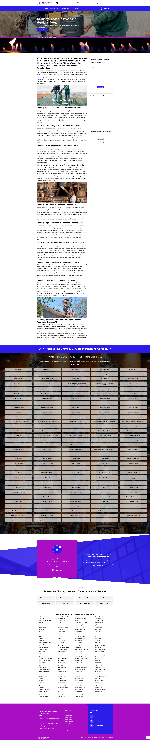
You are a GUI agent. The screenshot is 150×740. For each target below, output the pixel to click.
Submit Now (100, 87)
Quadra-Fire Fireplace (133, 463)
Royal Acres (79, 691)
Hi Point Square (61, 655)
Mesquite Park (80, 625)
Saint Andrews (79, 696)
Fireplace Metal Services (18, 426)
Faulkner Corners (62, 633)
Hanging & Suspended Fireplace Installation (133, 510)
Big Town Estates (43, 625)
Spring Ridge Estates (100, 633)
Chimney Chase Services (76, 398)
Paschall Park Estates (81, 667)
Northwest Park (80, 640)
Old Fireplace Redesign (105, 440)
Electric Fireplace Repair (104, 412)
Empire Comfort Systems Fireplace (18, 477)
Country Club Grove (44, 671)
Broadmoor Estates (44, 633)
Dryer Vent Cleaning (133, 482)
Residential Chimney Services (104, 430)
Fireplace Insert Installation (18, 482)
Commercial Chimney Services (75, 430)
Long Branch (61, 689)
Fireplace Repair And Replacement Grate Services (47, 426)
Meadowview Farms (81, 618)
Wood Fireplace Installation (133, 412)
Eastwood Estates (43, 696)
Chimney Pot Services (104, 402)
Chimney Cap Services (47, 398)
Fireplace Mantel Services (133, 520)
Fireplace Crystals (47, 449)
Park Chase (79, 660)
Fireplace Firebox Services (76, 426)
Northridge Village (80, 638)
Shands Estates (99, 620)
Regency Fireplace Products (133, 449)
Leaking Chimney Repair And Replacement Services (47, 435)
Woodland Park (99, 691)
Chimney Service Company (104, 492)
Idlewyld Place (61, 673)
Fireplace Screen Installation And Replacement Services (133, 478)
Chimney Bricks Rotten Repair (104, 435)
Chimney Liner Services (19, 402)
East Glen (41, 687)
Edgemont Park (61, 618)
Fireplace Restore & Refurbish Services (47, 520)
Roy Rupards (79, 689)
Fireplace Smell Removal (18, 440)
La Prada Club (61, 676)
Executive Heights (62, 625)
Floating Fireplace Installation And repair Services (104, 520)
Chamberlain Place (43, 656)
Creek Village (42, 680)
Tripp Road (98, 662)
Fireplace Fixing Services (47, 510)
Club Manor (42, 664)
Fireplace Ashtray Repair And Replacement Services (133, 421)
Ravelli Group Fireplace (76, 477)
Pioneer (78, 676)
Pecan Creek (79, 673)
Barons (41, 622)
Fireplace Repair (75, 378)
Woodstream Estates (100, 693)
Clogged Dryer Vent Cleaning (18, 492)
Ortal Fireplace (104, 467)
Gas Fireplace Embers (133, 444)
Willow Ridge (98, 685)
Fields (59, 636)
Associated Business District (46, 620)
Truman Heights (99, 664)
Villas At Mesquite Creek (101, 676)
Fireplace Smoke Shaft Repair (47, 389)
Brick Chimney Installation (133, 383)
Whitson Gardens (99, 680)
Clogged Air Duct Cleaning (47, 492)
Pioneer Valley (79, 678)
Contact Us (75, 8)
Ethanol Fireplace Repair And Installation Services (104, 416)
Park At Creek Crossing (82, 658)
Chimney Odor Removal (47, 440)
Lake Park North (62, 682)
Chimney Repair (104, 374)
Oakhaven (78, 647)
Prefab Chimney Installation (76, 482)
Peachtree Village (80, 669)
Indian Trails (61, 675)
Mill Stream (79, 631)
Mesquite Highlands (81, 624)
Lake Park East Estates (63, 680)
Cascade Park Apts (43, 649)
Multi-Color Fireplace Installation (76, 449)
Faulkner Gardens (62, 635)
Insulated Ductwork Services (133, 515)
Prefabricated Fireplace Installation (133, 416)
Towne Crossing (99, 656)
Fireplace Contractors (133, 407)
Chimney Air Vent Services (18, 449)
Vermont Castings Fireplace (133, 458)
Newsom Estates (80, 635)
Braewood (41, 629)
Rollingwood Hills (80, 687)
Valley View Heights (100, 665)
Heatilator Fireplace (47, 458)
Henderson (60, 653)
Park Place (79, 662)
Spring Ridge (98, 631)
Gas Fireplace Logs (133, 426)
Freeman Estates (62, 640)
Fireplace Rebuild (18, 412)
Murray (78, 633)
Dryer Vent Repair (47, 496)
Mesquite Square (80, 629)
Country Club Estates (44, 669)
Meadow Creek (61, 693)
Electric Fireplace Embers (104, 444)
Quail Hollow (79, 684)
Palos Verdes (79, 655)
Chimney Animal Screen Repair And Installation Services (105, 384)
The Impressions (99, 644)
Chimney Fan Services (133, 402)
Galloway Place (61, 642)
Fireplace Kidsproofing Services (104, 482)
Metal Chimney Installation (18, 389)
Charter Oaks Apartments (45, 658)
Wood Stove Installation (104, 506)
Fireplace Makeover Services (76, 515)
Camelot (41, 638)
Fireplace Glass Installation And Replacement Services (47, 421)
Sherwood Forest (99, 622)
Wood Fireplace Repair (47, 412)
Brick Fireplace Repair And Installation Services (18, 520)
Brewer (41, 631)
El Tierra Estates (62, 624)
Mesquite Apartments (81, 622)
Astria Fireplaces (133, 453)
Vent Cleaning (19, 487)
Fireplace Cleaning (133, 369)
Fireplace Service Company (76, 492)
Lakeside (60, 684)
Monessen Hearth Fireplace (47, 472)
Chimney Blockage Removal (47, 393)
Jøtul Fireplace (18, 467)
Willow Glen (98, 684)
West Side (97, 678)
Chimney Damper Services (47, 402)
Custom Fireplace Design (47, 444)
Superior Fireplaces (18, 453)
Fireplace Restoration (18, 383)
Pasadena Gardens (81, 665)
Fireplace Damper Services (104, 426)
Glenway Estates (62, 645)
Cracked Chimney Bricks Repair (133, 435)
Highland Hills (61, 660)
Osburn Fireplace (76, 463)
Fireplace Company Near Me (18, 506)
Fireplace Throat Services (18, 430)
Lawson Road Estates (63, 687)
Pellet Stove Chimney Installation (76, 444)
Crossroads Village (43, 685)
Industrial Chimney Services (133, 430)
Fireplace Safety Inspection (105, 496)
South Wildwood (99, 627)
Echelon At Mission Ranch (64, 616)
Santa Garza (98, 618)
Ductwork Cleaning (104, 501)
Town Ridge (98, 653)
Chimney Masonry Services (47, 407)
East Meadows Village (44, 689)
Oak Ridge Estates (80, 645)
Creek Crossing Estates (45, 676)
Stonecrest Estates (100, 636)
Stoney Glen (98, 640)
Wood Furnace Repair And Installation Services (76, 416)
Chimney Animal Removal (104, 477)
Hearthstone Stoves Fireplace (133, 472)
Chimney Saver (133, 393)
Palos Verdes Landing (81, 656)
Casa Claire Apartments (45, 642)
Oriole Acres (79, 651)
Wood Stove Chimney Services (18, 510)
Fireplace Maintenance (47, 506)
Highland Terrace (62, 662)
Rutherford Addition (81, 693)
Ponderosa (79, 682)
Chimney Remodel (105, 515)
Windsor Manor (99, 687)
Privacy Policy (67, 730)
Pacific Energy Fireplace (47, 467)
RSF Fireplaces (18, 458)
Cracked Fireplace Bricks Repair (76, 520)
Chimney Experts (18, 496)
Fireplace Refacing (105, 389)
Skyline (97, 624)
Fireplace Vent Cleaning (105, 407)
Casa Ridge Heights (44, 644)
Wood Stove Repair (76, 506)
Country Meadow (43, 673)
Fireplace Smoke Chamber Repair (76, 389)
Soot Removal (76, 374)
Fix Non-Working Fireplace (47, 383)
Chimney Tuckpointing (133, 389)
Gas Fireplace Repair (75, 412)
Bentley (41, 624)
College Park (42, 665)
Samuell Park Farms (100, 616)
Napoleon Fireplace (76, 458)
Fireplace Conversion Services (104, 510)
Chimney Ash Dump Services (76, 402)
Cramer (41, 675)
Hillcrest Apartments (63, 664)
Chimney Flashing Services (18, 407)
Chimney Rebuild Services (47, 482)
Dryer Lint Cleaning (76, 487)
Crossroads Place (43, 684)
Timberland (98, 647)
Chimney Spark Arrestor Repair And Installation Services (76, 384)
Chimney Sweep (18, 369)
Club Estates (42, 662)
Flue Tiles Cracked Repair (75, 440)
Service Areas (65, 8)
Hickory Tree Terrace (63, 658)
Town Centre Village (100, 649)
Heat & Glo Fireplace (18, 463)
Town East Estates (99, 651)
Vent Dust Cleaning (104, 487)
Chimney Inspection (104, 369)
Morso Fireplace (75, 472)
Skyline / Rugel (98, 625)
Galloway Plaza (61, 644)
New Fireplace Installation (133, 378)
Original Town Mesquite (82, 649)
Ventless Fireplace (76, 510)
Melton (78, 620)
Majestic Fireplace (105, 458)
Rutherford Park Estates (82, 694)
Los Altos (60, 691)
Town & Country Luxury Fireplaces (76, 453)
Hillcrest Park (61, 665)
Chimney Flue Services (133, 398)
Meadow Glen (61, 694)
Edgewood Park (61, 620)
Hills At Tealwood (62, 667)
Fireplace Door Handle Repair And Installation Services (104, 421)
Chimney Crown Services (18, 398)
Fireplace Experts (133, 492)
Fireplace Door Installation (76, 421)
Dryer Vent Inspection (133, 487)
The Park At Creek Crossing (102, 645)
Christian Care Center (44, 660)
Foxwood (60, 638)
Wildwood (97, 682)
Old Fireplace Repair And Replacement (104, 393)
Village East (98, 671)
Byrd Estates (42, 635)
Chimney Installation (133, 374)
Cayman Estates (43, 653)
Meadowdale (79, 616)
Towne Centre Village (100, 655)
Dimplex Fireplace (104, 463)
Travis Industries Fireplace (104, 472)
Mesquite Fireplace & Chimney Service (96, 737)
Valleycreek (98, 667)
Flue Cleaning (18, 374)
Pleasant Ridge (80, 680)
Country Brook (42, 667)
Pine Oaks (78, 675)
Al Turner (41, 616)
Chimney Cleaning (47, 369)
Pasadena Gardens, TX (100, 725)
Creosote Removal (47, 374)
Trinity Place (98, 660)
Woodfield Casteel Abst (101, 689)
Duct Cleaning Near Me (47, 501)
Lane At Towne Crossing (64, 685)
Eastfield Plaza (42, 693)
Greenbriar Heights (62, 649)
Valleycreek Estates (100, 669)
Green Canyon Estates (63, 647)
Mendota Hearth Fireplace (76, 467)
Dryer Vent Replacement (76, 496)
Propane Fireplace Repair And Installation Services (19, 421)
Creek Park (41, 678)
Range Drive (79, 685)
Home (38, 8)
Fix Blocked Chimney (18, 435)
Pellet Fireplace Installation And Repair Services (104, 449)
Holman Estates (62, 671)
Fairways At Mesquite (63, 627)
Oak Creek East (80, 644)
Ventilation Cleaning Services (47, 515)
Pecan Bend (79, 671)
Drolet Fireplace (18, 472)
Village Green (98, 673)
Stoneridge (98, 638)
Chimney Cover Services (104, 398)
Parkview (78, 664)
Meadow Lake (61, 696)
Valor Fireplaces (47, 453)
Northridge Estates (81, 636)
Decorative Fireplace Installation (133, 496)
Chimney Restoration (18, 393)
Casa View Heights (43, 647)
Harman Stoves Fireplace (47, 463)
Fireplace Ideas (18, 501)
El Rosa (59, 622)
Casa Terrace (42, 645)
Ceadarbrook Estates (44, 655)
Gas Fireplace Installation (18, 416)
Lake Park (60, 678)
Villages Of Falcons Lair (101, 675)
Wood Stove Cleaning (133, 506)
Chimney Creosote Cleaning (47, 378)
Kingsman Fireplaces (104, 453)
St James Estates (99, 635)
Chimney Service (75, 369)
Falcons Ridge (61, 631)
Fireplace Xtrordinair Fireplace (133, 467)
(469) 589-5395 (107, 8)
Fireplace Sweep (76, 407)
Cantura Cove (42, 640)
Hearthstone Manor (63, 651)
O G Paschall (79, 642)
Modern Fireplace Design (18, 444)
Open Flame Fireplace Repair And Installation (18, 515)
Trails (96, 658)
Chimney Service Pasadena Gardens (48, 37)
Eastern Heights (43, 691)
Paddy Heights (79, 653)
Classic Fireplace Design (133, 440)
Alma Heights (42, 618)
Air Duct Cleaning (47, 487)
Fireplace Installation (104, 378)
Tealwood (97, 642)
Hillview (59, 669)
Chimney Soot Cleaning (18, 378)
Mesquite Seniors (80, 627)
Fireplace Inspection (75, 393)
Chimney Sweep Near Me (75, 501)
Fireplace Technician (133, 501)
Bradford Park (42, 627)
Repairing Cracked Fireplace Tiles (76, 435)
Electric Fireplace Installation (47, 416)
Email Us (101, 2)
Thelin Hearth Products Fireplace (47, 477)
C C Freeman (42, 636)
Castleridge (42, 651)
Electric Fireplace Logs (47, 430)
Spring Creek (98, 629)
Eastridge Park (42, 694)
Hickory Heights (62, 656)
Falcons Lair (61, 629)
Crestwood (41, 682)
